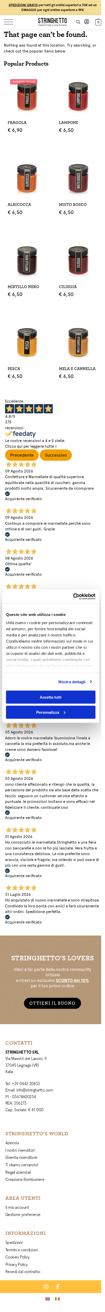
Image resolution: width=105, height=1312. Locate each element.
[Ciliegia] (78, 260)
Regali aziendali (18, 1172)
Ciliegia (68, 287)
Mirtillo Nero (23, 287)
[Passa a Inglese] (47, 1298)
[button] (97, 21)
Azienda (12, 1142)
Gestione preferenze (23, 1214)
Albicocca (19, 205)
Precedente (22, 455)
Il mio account (17, 1207)
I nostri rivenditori (20, 1150)
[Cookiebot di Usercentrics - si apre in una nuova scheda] (73, 596)
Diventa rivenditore (21, 1157)
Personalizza (47, 712)
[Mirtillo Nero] (27, 260)
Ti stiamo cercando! (21, 1164)
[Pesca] (27, 342)
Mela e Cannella (77, 369)
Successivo (56, 455)
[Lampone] (78, 96)
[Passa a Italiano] (57, 1298)
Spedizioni (14, 1242)
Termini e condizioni (21, 1249)
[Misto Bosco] (78, 178)
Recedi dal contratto (22, 1271)
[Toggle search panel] (78, 22)
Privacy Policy (16, 1264)
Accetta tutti (50, 697)
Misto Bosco (73, 205)
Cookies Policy (17, 1257)
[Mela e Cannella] (78, 342)
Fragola (17, 123)
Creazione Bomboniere (25, 1179)
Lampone (68, 123)
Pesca (14, 369)
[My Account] (87, 21)
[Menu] (11, 22)
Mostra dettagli (72, 681)
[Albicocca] (27, 178)
